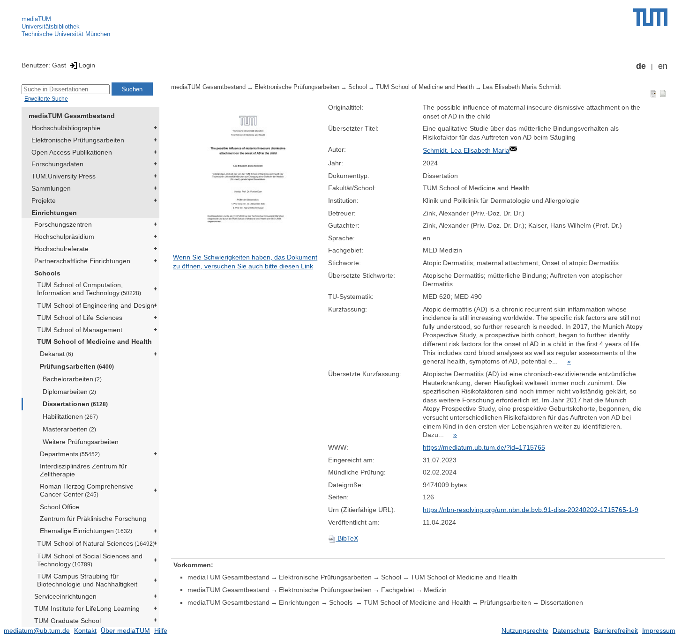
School (357, 87)
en (662, 66)
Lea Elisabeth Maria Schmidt (522, 87)
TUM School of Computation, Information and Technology (89, 289)
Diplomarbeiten (69, 391)
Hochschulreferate (61, 248)
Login (87, 65)
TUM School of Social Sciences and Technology (89, 560)
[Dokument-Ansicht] (653, 93)
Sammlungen (51, 188)
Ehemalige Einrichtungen (86, 530)
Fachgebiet (397, 589)
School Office (59, 507)
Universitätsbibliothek (51, 26)
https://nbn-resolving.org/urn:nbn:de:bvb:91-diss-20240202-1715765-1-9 (530, 509)
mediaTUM (36, 18)
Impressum (658, 630)
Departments (70, 454)
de (641, 66)
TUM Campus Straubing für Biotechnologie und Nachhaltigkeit (87, 580)
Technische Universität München (66, 33)
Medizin (435, 589)
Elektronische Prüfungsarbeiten (77, 140)
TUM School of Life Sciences (79, 317)
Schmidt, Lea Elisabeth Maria (466, 150)
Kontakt (85, 630)
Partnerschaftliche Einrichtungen (82, 261)
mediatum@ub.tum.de (37, 630)
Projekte (43, 200)
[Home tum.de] (650, 17)
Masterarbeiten (69, 429)
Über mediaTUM (125, 630)
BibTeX (347, 538)
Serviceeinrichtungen (65, 596)
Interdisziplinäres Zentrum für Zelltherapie (83, 470)
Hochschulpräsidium (64, 236)
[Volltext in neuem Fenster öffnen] (248, 178)
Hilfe (160, 630)
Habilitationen (70, 416)
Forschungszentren (63, 224)
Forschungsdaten (57, 164)
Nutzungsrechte (525, 630)
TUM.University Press (63, 176)
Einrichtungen (54, 212)
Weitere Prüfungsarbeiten (81, 441)
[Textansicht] (662, 93)
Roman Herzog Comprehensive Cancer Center (87, 490)
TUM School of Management (79, 330)
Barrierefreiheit (616, 630)
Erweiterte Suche (46, 99)
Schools (47, 273)
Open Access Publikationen (71, 152)
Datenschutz (571, 630)
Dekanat (56, 353)
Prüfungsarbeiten (77, 366)
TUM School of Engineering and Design (95, 305)
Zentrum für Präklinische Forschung (93, 518)
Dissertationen (75, 404)
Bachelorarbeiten (72, 379)
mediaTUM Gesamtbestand (72, 115)
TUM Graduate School (67, 620)
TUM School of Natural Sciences (96, 543)
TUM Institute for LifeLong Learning (87, 608)
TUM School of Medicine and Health (94, 341)
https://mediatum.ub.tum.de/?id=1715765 (484, 447)
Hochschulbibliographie (65, 128)
